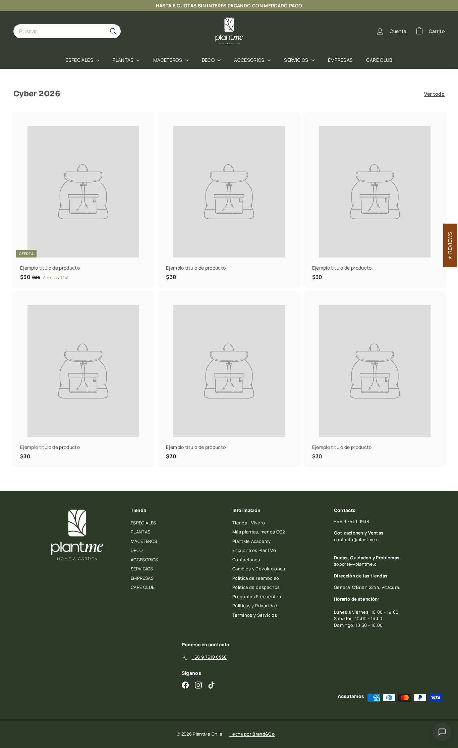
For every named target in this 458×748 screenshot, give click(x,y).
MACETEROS (168, 60)
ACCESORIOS (250, 60)
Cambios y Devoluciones (258, 569)
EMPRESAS (340, 60)
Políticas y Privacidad (255, 606)
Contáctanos (246, 560)
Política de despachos (256, 587)
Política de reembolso (255, 578)
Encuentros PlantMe (254, 550)
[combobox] (67, 31)
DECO (209, 60)
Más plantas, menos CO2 (258, 532)
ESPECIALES (79, 60)
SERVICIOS (296, 60)
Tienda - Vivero (248, 523)
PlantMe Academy (251, 541)
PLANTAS (124, 60)
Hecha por (252, 734)
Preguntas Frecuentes (256, 597)
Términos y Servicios (254, 615)
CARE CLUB (379, 60)
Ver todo (434, 94)
